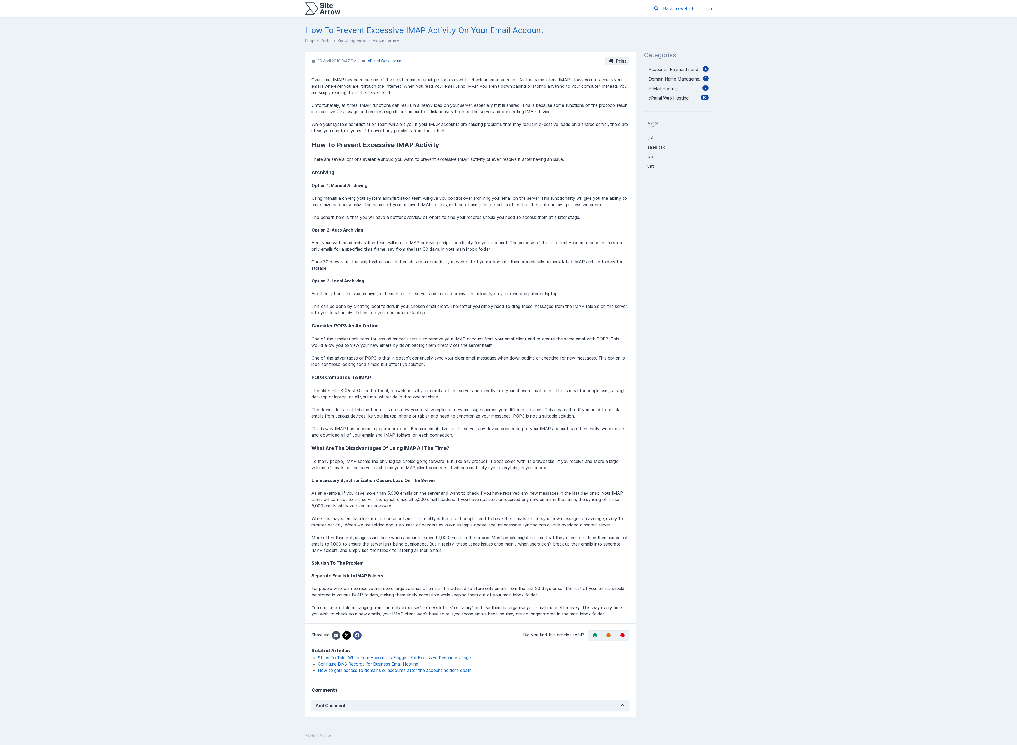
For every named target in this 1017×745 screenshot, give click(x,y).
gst (650, 137)
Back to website (680, 8)
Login (706, 8)
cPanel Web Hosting (386, 61)
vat (650, 166)
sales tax (656, 147)
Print (620, 61)
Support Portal (318, 40)
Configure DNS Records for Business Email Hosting (368, 664)
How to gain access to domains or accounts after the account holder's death (395, 670)
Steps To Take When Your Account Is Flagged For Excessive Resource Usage (394, 657)
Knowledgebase (352, 40)
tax (650, 156)
